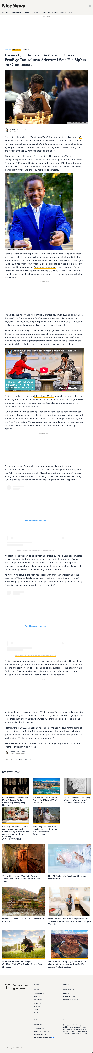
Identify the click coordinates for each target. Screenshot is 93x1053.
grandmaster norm (61, 330)
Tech (36, 1013)
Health (37, 996)
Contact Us (39, 1025)
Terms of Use (39, 1028)
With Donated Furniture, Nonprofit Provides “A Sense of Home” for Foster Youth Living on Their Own (69, 921)
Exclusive (16, 50)
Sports (37, 1010)
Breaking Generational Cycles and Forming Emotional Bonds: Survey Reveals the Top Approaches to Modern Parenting (15, 832)
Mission (66, 993)
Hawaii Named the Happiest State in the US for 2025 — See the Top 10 (46, 800)
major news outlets (55, 257)
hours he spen (37, 147)
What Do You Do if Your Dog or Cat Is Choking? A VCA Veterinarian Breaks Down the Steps (22, 964)
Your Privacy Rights (42, 1038)
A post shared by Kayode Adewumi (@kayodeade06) (35, 550)
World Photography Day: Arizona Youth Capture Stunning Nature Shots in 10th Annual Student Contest (67, 964)
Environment (39, 993)
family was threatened (45, 267)
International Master (44, 396)
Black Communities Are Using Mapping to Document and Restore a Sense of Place (77, 800)
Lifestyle (38, 1003)
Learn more (83, 1033)
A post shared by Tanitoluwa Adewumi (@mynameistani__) (35, 655)
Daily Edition (68, 990)
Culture (8, 50)
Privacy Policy (40, 1034)
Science (37, 1006)
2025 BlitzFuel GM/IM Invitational (67, 321)
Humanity (38, 1000)
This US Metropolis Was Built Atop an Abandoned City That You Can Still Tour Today (21, 879)
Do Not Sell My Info (42, 1031)
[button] (18, 759)
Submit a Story (69, 996)
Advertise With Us (70, 1000)
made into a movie (70, 264)
